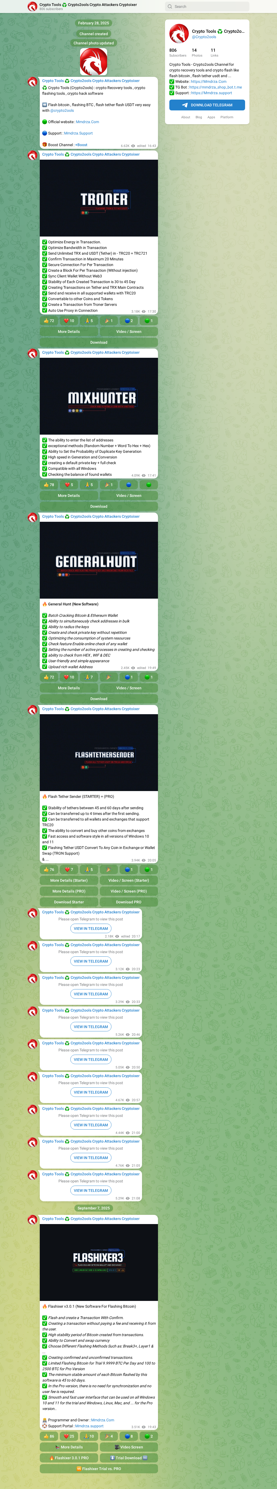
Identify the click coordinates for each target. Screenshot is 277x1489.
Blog (199, 117)
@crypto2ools (62, 110)
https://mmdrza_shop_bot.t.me (215, 87)
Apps (211, 117)
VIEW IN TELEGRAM (91, 928)
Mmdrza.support (89, 1426)
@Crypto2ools (204, 37)
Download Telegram (211, 105)
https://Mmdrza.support (211, 93)
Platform (226, 117)
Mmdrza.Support (78, 133)
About (185, 117)
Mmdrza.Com (87, 122)
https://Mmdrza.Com (208, 81)
